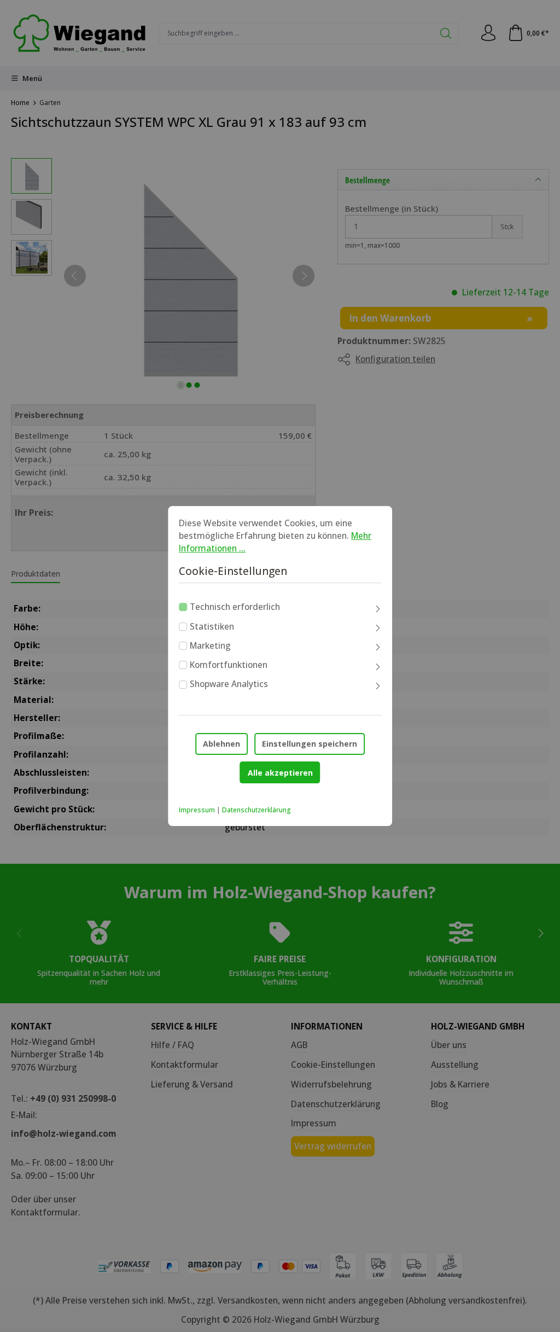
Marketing (210, 645)
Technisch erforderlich (235, 607)
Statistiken (212, 626)
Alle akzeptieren (280, 772)
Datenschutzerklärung (256, 810)
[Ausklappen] (378, 608)
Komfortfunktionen (228, 665)
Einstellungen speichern (309, 743)
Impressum (197, 810)
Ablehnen (221, 743)
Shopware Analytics (229, 684)
